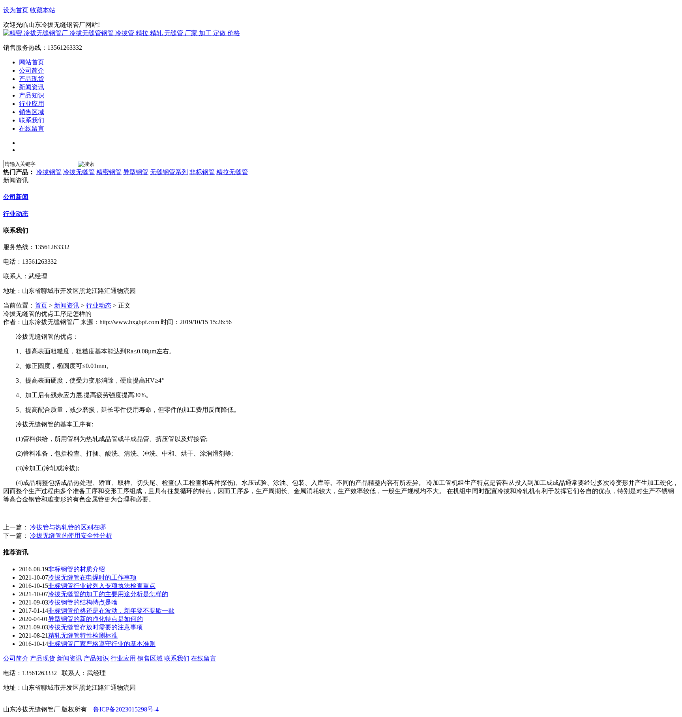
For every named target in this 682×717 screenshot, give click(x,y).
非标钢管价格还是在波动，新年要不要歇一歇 (111, 610)
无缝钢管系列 (169, 172)
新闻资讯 (66, 305)
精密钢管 (109, 172)
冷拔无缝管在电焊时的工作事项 (92, 577)
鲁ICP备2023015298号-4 (126, 709)
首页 (41, 305)
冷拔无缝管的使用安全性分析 (71, 535)
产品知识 (96, 658)
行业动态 (15, 213)
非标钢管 (202, 172)
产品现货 (42, 658)
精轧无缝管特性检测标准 (83, 635)
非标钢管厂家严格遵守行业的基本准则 (102, 643)
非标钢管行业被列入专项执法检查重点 (102, 585)
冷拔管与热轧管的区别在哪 (68, 527)
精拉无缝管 (232, 172)
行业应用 (123, 658)
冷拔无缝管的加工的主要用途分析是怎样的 (108, 594)
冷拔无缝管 (79, 172)
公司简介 (15, 658)
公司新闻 (15, 196)
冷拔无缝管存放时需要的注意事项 (95, 627)
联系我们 (176, 658)
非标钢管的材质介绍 (76, 569)
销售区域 (150, 658)
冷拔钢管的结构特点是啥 (83, 602)
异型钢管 (135, 172)
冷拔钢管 (49, 172)
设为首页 (15, 10)
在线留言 (203, 658)
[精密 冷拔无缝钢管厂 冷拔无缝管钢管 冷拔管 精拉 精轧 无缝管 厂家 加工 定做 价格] (121, 33)
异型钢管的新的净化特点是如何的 (95, 619)
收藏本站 (42, 10)
